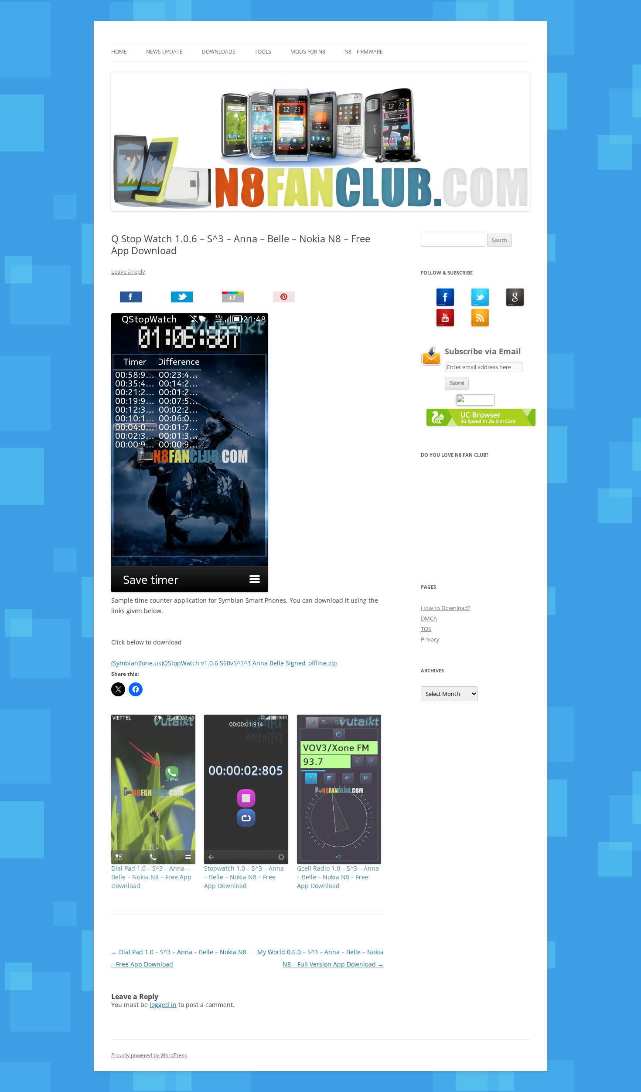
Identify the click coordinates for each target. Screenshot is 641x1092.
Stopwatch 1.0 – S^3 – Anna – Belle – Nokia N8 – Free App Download (244, 877)
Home (119, 51)
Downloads (218, 51)
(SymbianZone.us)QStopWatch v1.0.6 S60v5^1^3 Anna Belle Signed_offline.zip (224, 663)
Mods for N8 (307, 51)
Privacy (430, 639)
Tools (263, 51)
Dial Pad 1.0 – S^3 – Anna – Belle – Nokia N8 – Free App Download (151, 877)
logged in (163, 1004)
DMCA (429, 618)
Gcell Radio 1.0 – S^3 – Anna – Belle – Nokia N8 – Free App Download (338, 877)
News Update (164, 51)
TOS (426, 629)
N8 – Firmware (363, 51)
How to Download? (446, 608)
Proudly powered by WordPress (149, 1055)
